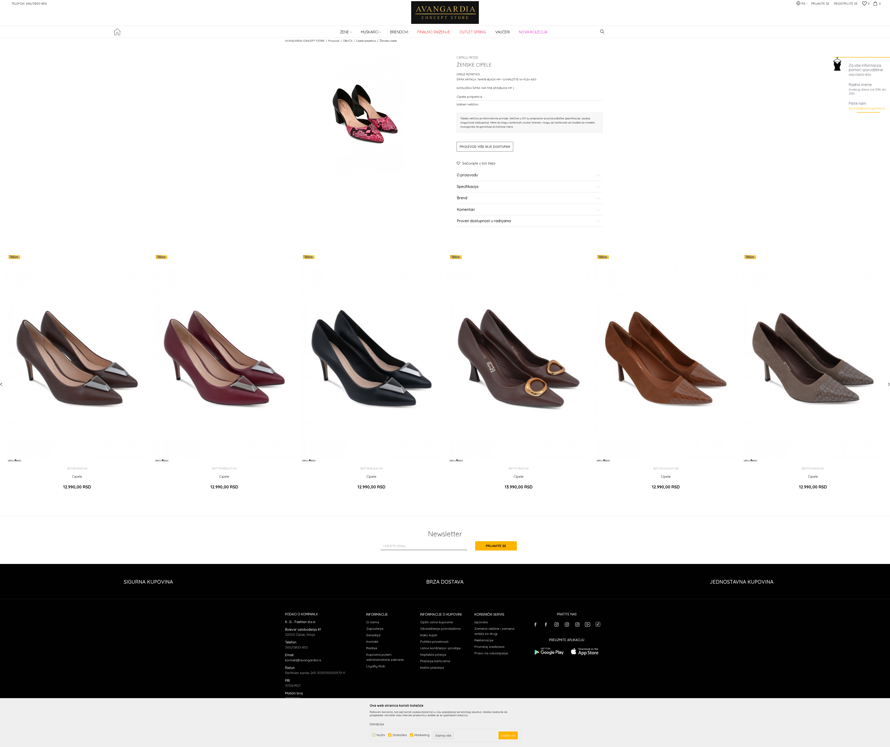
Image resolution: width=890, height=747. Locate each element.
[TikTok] (598, 624)
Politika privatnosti (434, 641)
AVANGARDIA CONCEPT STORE (304, 40)
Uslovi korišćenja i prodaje (440, 648)
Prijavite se (496, 546)
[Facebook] (535, 624)
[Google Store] (549, 651)
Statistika (400, 735)
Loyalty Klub (375, 666)
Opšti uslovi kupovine (436, 622)
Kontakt (372, 641)
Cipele (77, 477)
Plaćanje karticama (435, 661)
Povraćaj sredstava (489, 647)
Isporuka (481, 622)
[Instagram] (556, 624)
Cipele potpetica (366, 40)
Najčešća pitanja (433, 654)
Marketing (421, 735)
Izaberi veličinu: (468, 104)
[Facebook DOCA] (546, 624)
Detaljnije (377, 724)
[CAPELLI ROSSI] (14, 461)
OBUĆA (348, 40)
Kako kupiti (428, 635)
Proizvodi (334, 40)
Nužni (381, 735)
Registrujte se (846, 3)
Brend (462, 198)
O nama (372, 622)
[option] (77, 374)
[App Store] (584, 651)
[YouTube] (587, 624)
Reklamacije (483, 640)
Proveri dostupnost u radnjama (484, 221)
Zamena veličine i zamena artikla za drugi (494, 631)
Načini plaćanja (432, 667)
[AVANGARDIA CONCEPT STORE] (445, 15)
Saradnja (373, 635)
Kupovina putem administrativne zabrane (385, 657)
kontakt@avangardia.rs (867, 108)
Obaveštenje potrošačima (440, 629)
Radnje (371, 648)
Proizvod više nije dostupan (485, 147)
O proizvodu (467, 175)
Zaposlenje (374, 629)
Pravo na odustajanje (491, 653)
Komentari (466, 210)
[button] (602, 31)
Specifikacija (467, 187)
